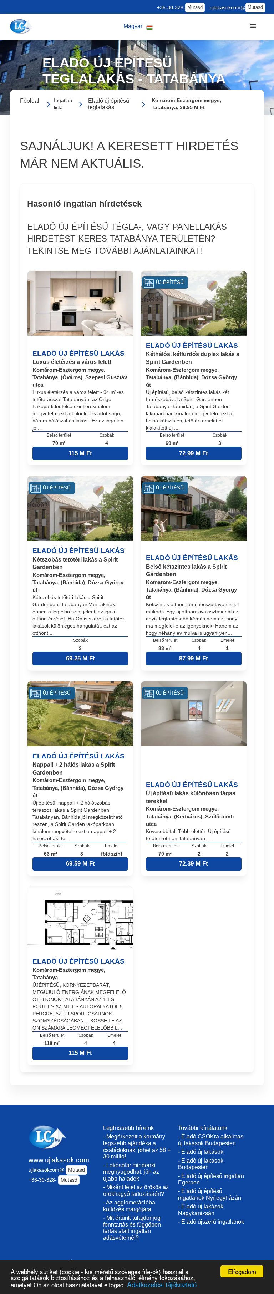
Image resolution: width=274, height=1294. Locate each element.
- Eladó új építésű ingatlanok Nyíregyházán (209, 1194)
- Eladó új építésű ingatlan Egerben (211, 1179)
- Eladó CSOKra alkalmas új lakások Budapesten (210, 1139)
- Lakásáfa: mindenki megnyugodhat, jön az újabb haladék (131, 1172)
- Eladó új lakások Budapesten (200, 1164)
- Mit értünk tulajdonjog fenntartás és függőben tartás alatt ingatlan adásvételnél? (132, 1228)
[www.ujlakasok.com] (22, 26)
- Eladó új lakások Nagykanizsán (200, 1209)
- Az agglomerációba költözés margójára (129, 1205)
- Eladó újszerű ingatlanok (211, 1222)
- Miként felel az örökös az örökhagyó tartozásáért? (136, 1190)
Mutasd (195, 7)
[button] (138, 26)
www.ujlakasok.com (59, 1160)
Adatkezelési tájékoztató (162, 1284)
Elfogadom (242, 1271)
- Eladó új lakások (200, 1152)
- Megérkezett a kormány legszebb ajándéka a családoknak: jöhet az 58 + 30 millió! (137, 1146)
